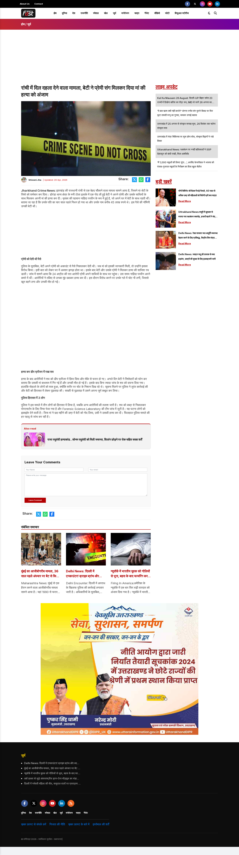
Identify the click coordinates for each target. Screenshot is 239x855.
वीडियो (157, 13)
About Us (25, 3)
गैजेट (147, 13)
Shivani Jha (34, 180)
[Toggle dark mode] (209, 13)
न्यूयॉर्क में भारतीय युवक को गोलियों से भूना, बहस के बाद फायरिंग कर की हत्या (130, 574)
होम (55, 13)
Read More (184, 201)
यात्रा (136, 13)
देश (73, 13)
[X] (195, 4)
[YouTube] (209, 4)
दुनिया (64, 13)
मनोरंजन (125, 13)
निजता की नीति (57, 824)
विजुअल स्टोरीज (182, 13)
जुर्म (114, 13)
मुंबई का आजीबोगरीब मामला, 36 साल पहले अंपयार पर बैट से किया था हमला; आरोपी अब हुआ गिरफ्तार (41, 574)
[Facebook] (187, 4)
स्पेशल (96, 13)
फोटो (167, 13)
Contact (38, 3)
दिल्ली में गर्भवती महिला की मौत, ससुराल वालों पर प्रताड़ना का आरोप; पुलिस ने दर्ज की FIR (52, 783)
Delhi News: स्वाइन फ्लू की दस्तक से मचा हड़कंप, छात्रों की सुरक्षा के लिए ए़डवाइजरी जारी (197, 256)
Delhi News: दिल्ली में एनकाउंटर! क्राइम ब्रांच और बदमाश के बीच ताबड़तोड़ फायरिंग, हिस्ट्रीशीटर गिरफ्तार (85, 574)
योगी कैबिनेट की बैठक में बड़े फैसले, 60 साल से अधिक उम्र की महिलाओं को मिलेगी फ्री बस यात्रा (197, 193)
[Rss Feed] (70, 803)
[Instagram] (202, 4)
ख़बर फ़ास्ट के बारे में (78, 824)
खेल (106, 13)
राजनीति (84, 13)
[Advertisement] (119, 60)
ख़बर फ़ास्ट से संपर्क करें (33, 824)
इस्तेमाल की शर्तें (101, 824)
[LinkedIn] (217, 4)
